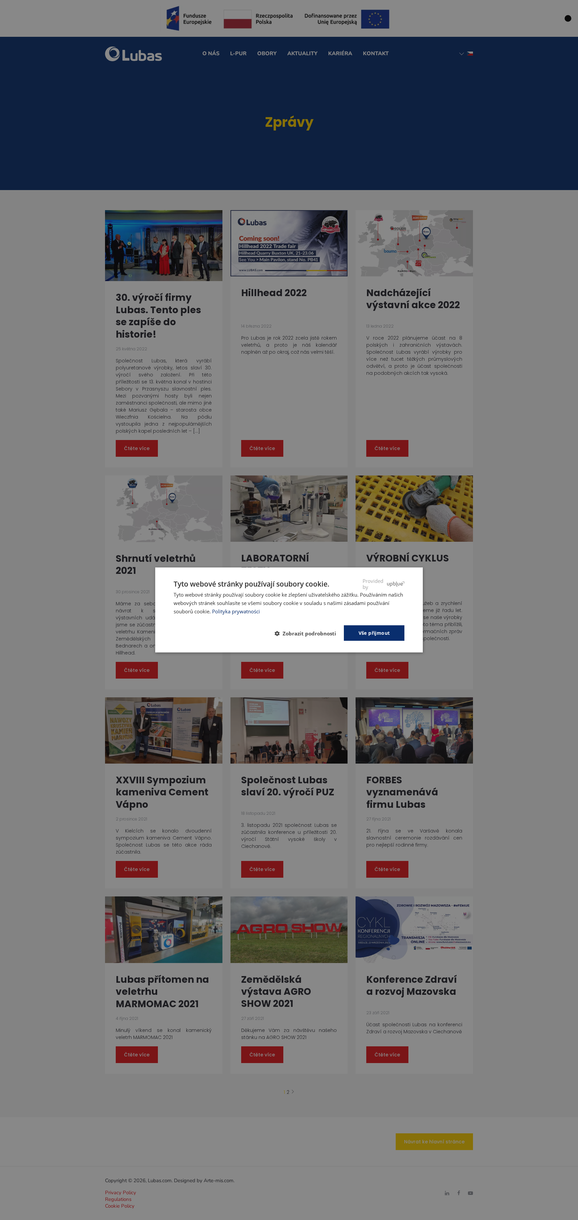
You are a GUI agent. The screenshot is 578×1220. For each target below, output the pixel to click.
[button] (308, 633)
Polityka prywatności (236, 611)
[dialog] (289, 610)
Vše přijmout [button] (374, 632)
